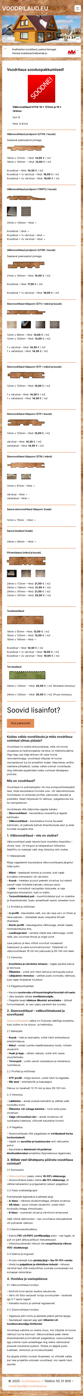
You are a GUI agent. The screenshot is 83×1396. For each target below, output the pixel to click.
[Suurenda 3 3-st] (40, 575)
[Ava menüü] (77, 8)
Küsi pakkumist (20, 723)
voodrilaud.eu (25, 8)
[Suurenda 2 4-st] (26, 326)
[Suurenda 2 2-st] (26, 212)
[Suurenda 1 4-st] (12, 326)
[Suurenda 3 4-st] (40, 326)
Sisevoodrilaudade (17, 1020)
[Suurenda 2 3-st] (26, 575)
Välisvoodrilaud (18, 1176)
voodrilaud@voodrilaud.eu (27, 1386)
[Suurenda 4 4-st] (54, 326)
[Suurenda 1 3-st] (12, 575)
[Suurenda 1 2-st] (12, 212)
